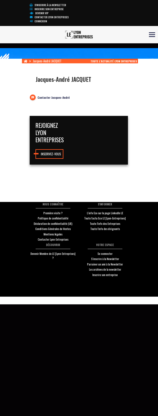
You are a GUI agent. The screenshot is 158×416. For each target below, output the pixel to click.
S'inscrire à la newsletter (50, 5)
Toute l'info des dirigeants (105, 229)
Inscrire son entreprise (49, 9)
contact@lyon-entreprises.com (104, 301)
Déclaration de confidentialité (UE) (53, 223)
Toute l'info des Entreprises (105, 223)
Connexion (40, 21)
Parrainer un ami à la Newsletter (105, 264)
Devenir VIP (42, 13)
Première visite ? (53, 213)
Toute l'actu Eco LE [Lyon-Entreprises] (105, 218)
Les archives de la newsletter (105, 269)
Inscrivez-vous (51, 154)
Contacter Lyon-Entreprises (53, 239)
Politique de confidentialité (53, 218)
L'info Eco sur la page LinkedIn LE (105, 213)
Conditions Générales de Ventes (53, 229)
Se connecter (105, 253)
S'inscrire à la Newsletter (105, 259)
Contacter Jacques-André (54, 97)
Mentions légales (53, 234)
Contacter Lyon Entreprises (51, 17)
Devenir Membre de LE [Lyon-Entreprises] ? (53, 255)
